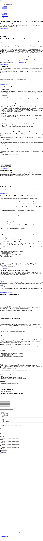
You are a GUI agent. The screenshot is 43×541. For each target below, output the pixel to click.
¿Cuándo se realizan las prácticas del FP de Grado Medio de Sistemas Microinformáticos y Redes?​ (16, 310)
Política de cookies (23, 537)
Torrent (8, 292)
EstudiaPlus (2, 537)
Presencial (3, 420)
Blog (3, 17)
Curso (3, 412)
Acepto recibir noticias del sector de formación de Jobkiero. (12, 425)
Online (3, 419)
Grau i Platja (2, 292)
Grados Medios (4, 8)
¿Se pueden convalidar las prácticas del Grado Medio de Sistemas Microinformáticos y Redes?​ (15, 335)
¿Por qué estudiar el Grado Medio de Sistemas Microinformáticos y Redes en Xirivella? (14, 304)
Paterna (5, 292)
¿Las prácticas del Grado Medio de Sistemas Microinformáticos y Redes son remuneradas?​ (15, 344)
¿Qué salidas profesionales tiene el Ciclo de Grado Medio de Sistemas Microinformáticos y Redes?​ (16, 348)
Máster (3, 416)
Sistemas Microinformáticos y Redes (20, 62)
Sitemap (1, 539)
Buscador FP (5, 6)
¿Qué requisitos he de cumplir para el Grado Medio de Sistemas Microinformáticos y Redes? (15, 370)
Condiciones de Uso (7, 537)
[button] (21, 304)
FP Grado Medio (5, 413)
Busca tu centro (4, 7)
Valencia (11, 292)
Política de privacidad (15, 537)
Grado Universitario (5, 415)
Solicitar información (3, 450)
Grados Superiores (5, 16)
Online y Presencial (5, 421)
